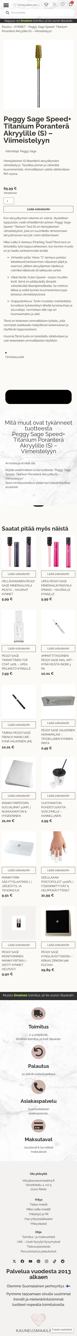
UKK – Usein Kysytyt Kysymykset (38, 1241)
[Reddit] (62, 1261)
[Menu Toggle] (6, 5)
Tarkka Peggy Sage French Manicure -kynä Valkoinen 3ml (17, 737)
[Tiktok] (54, 1261)
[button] (62, 1329)
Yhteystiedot (38, 1223)
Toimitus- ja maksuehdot (38, 1237)
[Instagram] (46, 1261)
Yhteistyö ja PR (38, 1214)
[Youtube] (30, 1261)
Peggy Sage (28, 151)
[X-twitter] (14, 1261)
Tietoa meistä (38, 1204)
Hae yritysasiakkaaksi (38, 1219)
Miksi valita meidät (38, 1209)
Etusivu (7, 27)
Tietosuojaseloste (38, 1246)
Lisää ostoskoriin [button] (19, 574)
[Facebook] (22, 1261)
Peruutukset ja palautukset (38, 1251)
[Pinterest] (38, 1261)
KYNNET (20, 27)
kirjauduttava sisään (31, 483)
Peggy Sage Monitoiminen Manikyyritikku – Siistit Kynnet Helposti (15, 960)
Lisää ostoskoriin (38, 209)
